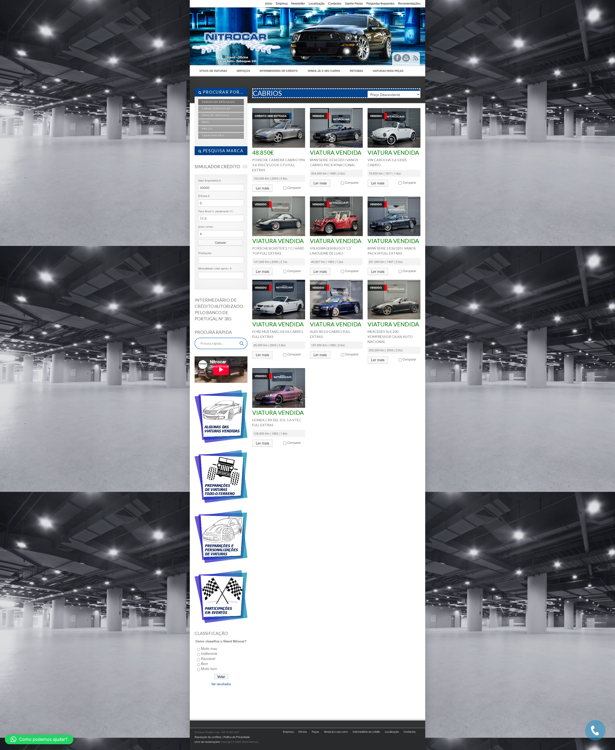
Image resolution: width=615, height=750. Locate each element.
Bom (204, 663)
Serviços (241, 72)
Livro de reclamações (207, 742)
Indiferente (209, 653)
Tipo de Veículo (215, 115)
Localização (317, 3)
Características (216, 108)
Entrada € (203, 196)
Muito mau (209, 648)
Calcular (220, 242)
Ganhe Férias (354, 3)
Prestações (205, 253)
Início (268, 3)
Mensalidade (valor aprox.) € (215, 268)
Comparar (294, 187)
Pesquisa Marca (223, 150)
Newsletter (298, 3)
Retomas (356, 71)
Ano (205, 122)
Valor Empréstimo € (209, 180)
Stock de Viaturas (211, 72)
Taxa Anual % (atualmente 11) (215, 211)
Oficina (302, 731)
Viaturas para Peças (388, 71)
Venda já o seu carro (324, 71)
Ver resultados (221, 684)
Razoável (208, 658)
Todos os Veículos (218, 102)
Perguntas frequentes (380, 3)
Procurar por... (223, 92)
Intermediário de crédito (279, 71)
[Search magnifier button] (241, 343)
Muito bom (209, 668)
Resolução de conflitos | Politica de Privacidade (222, 737)
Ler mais (262, 188)
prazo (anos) (205, 226)
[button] (39, 739)
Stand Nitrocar (267, 31)
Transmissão (213, 135)
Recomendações (409, 3)
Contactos (334, 3)
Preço (207, 129)
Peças (315, 731)
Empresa (282, 3)
